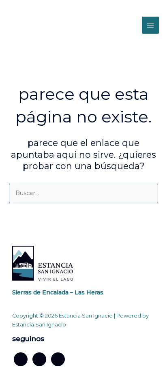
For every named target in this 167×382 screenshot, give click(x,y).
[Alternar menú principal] (150, 25)
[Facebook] (21, 359)
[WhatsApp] (58, 359)
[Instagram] (39, 359)
